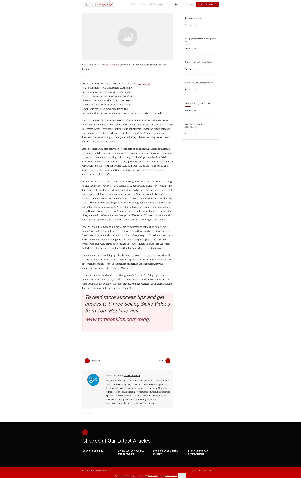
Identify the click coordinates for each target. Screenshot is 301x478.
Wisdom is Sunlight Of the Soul (200, 107)
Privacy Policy (153, 476)
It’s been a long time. (200, 22)
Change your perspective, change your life (200, 44)
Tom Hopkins (111, 64)
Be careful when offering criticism (200, 66)
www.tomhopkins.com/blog (117, 319)
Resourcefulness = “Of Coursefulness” (200, 129)
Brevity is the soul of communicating (200, 86)
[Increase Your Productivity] (127, 36)
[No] (298, 475)
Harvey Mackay (132, 376)
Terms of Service (171, 476)
